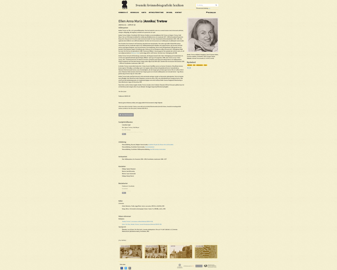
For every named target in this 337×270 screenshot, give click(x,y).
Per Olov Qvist (122, 91)
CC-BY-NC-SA (208, 58)
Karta (144, 12)
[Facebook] (121, 268)
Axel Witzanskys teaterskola (158, 149)
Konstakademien (149, 147)
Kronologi (134, 12)
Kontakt (178, 12)
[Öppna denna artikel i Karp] (189, 67)
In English (212, 13)
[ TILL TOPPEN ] (122, 240)
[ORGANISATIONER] (156, 258)
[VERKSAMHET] (131, 259)
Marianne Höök (135, 53)
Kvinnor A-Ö (123, 12)
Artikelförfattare (156, 12)
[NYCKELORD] (206, 259)
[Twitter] (126, 268)
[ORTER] (181, 259)
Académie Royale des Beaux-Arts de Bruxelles (160, 144)
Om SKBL (169, 12)
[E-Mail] (130, 268)
